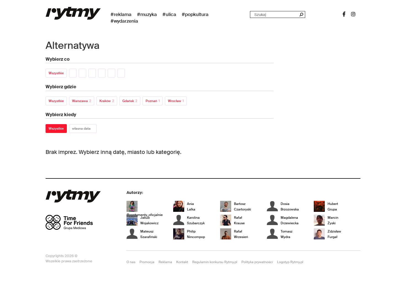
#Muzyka (147, 14)
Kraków (106, 101)
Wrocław (176, 101)
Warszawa (81, 101)
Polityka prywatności (257, 262)
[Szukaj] (301, 14)
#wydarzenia (124, 21)
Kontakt (182, 262)
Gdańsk (129, 101)
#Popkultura (195, 14)
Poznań (153, 101)
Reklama (165, 262)
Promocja (146, 262)
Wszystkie (56, 73)
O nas (130, 262)
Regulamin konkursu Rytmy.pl (214, 262)
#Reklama (120, 14)
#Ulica (169, 14)
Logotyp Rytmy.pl (290, 262)
